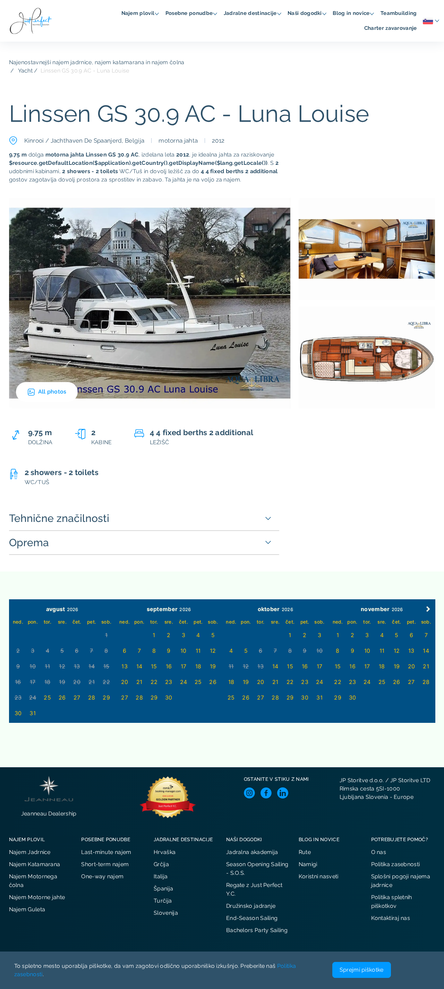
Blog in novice (352, 13)
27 (77, 697)
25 (47, 697)
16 (169, 666)
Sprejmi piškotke (362, 969)
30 (18, 713)
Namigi (308, 864)
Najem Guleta (27, 909)
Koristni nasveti (319, 876)
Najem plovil (138, 13)
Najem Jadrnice (30, 852)
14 (139, 666)
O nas (378, 852)
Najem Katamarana (34, 864)
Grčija (161, 864)
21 (139, 681)
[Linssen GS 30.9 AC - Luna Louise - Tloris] (367, 357)
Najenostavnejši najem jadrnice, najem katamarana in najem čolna (97, 62)
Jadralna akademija (252, 852)
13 (124, 666)
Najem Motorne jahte (37, 897)
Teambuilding (399, 13)
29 (106, 697)
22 (154, 681)
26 (62, 697)
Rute (305, 852)
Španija (163, 888)
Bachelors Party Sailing (257, 930)
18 (198, 666)
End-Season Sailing (252, 918)
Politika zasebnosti (395, 864)
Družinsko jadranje (250, 906)
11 (198, 650)
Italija (161, 876)
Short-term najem (105, 864)
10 (183, 650)
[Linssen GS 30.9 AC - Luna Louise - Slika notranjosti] (367, 248)
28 (91, 697)
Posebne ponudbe (189, 13)
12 (213, 650)
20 (124, 681)
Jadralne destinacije (251, 13)
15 (154, 666)
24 (183, 681)
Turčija (163, 900)
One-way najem (102, 876)
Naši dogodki (305, 13)
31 (32, 713)
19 (213, 666)
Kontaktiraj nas (390, 918)
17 (184, 666)
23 (168, 681)
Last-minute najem (106, 852)
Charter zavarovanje (391, 28)
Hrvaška (165, 852)
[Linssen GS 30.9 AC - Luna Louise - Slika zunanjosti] (149, 302)
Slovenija (166, 913)
